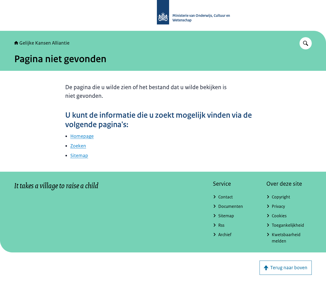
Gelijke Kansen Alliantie (44, 43)
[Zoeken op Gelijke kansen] (306, 43)
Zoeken (78, 146)
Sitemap (79, 156)
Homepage (82, 136)
